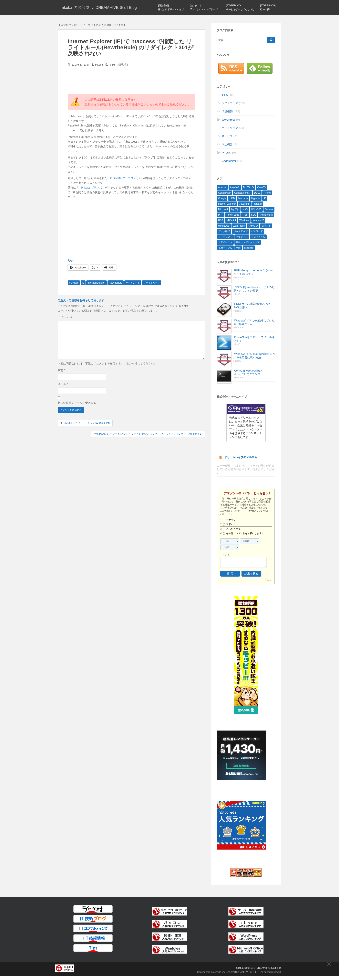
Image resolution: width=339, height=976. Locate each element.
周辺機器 (227, 144)
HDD (232, 198)
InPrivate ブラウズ (121, 178)
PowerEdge (233, 214)
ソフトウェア (230, 103)
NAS (245, 209)
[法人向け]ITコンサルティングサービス (205, 7)
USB (220, 220)
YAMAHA (253, 225)
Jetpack (258, 203)
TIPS (113, 64)
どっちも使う (233, 528)
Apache (222, 187)
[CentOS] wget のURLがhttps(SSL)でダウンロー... (249, 372)
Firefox (267, 192)
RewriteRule (115, 282)
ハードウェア (230, 127)
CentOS (261, 187)
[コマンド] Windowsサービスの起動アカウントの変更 (253, 289)
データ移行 (224, 231)
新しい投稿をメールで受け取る (77, 402)
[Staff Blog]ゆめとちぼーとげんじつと (240, 7)
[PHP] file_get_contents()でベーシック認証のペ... (253, 272)
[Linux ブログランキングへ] (246, 923)
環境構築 (123, 64)
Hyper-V (255, 198)
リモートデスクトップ (247, 242)
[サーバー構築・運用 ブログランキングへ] (246, 911)
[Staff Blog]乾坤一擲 (267, 7)
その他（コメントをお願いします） (245, 533)
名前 (61, 370)
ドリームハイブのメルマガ (240, 457)
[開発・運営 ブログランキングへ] (169, 936)
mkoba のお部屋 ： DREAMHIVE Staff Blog (99, 7)
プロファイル (258, 236)
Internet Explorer (96, 282)
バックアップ (240, 231)
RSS (245, 214)
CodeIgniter (229, 160)
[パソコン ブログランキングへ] (169, 923)
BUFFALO (248, 187)
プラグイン (242, 236)
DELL (257, 192)
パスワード (257, 231)
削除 (238, 247)
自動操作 (248, 247)
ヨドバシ (231, 524)
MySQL (235, 209)
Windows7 (258, 220)
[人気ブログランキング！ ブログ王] (246, 872)
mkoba (99, 64)
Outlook (269, 209)
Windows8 (223, 225)
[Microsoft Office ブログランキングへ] (246, 949)
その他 (226, 152)
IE (83, 282)
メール (63, 383)
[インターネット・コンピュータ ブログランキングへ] (169, 911)
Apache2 (235, 187)
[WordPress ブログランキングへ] (246, 936)
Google (222, 198)
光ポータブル (225, 247)
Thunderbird (266, 214)
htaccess (73, 282)
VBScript (231, 220)
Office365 (256, 209)
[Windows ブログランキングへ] (169, 949)
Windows (244, 220)
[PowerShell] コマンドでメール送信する (253, 339)
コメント (65, 317)
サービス (227, 136)
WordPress (228, 119)
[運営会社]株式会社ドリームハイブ (171, 7)
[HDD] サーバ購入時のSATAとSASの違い (251, 305)
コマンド (266, 225)
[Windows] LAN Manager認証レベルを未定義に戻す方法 (254, 355)
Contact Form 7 (242, 192)
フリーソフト (225, 236)
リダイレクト (133, 282)
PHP (220, 214)
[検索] (271, 40)
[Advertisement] (131, 82)
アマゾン (231, 520)
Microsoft (223, 209)
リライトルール (151, 282)
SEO (253, 214)
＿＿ (269, 579)
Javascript (244, 203)
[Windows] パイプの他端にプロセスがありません (253, 322)
